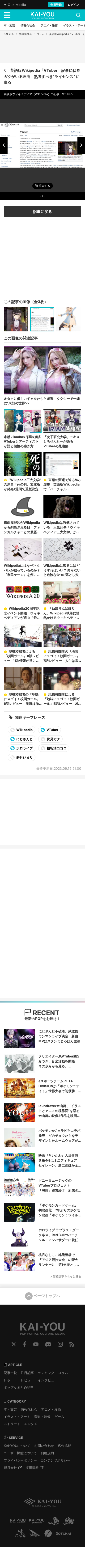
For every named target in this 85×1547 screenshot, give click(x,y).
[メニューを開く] (7, 15)
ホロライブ (24, 748)
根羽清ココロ (56, 748)
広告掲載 (64, 1446)
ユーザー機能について (20, 1453)
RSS (71, 1344)
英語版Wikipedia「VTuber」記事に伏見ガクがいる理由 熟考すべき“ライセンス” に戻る (42, 76)
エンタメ (30, 1424)
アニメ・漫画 (51, 1409)
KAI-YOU (9, 34)
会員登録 (56, 4)
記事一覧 (10, 1373)
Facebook (24, 1344)
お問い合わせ (44, 1446)
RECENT (45, 1013)
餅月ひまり (24, 757)
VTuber (52, 730)
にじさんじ (24, 739)
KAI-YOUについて (17, 1446)
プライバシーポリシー (20, 1460)
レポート (10, 1380)
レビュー (27, 1380)
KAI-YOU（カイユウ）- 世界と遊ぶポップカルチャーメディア (42, 15)
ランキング (46, 1373)
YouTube (36, 1344)
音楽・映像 (42, 1417)
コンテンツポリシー (55, 1460)
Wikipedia (24, 730)
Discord (48, 1344)
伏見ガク (53, 739)
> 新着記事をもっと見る (65, 1276)
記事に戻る (42, 211)
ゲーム (59, 1417)
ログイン (73, 4)
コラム (40, 34)
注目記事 (27, 1373)
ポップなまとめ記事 (19, 1387)
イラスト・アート (17, 1417)
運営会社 (10, 1468)
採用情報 (32, 1468)
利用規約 (47, 1453)
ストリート (12, 1424)
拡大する (44, 185)
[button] (4, 145)
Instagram (60, 1344)
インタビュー (48, 1380)
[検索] (78, 15)
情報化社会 (25, 34)
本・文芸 (10, 1409)
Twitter (14, 1344)
